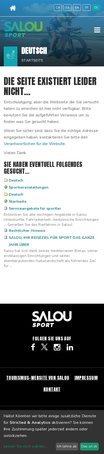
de (96, 8)
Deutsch (16, 180)
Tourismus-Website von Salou (37, 377)
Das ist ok (89, 446)
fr (87, 8)
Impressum (86, 377)
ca (58, 8)
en (77, 8)
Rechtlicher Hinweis (27, 230)
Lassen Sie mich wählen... (25, 446)
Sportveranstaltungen (28, 187)
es (67, 8)
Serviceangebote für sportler (35, 208)
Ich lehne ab (67, 446)
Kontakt (52, 389)
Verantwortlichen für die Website (34, 144)
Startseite (32, 60)
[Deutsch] (23, 35)
